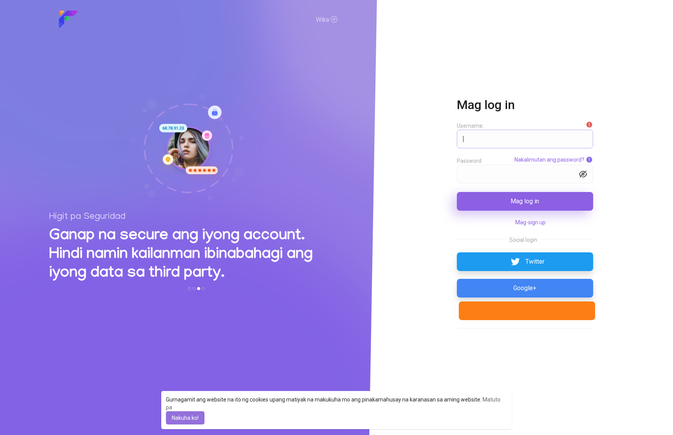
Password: (470, 161)
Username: (470, 126)
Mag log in (525, 201)
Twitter (534, 261)
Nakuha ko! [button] (185, 418)
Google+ (524, 288)
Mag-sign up (530, 222)
